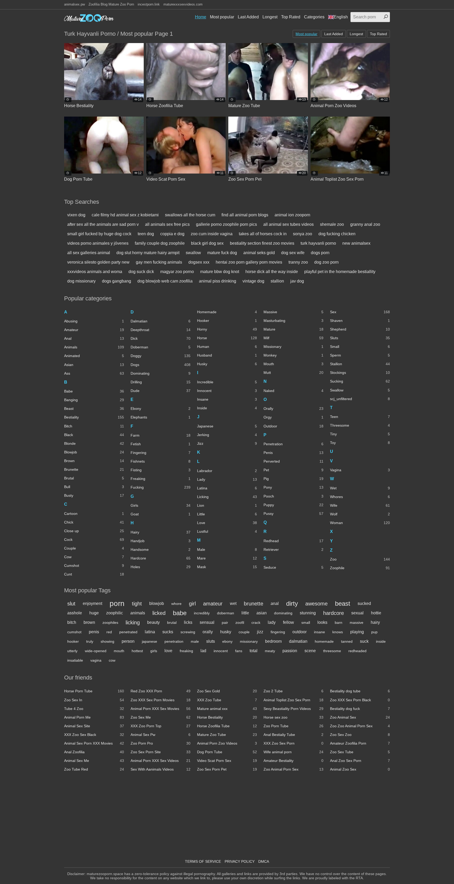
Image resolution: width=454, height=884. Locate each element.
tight (137, 603)
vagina (95, 660)
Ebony (160, 408)
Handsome (160, 549)
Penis (293, 453)
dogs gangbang (116, 281)
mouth (119, 651)
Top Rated (290, 17)
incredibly (202, 613)
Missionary (293, 346)
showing (107, 641)
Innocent (227, 391)
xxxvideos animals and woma (94, 271)
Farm (160, 435)
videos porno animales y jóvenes (97, 243)
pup (374, 632)
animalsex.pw (74, 4)
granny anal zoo (365, 224)
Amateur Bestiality (293, 761)
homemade (324, 641)
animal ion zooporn (292, 215)
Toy (360, 443)
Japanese (227, 426)
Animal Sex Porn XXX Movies (94, 743)
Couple (94, 548)
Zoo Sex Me (160, 717)
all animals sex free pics (167, 224)
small (305, 622)
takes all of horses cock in (263, 234)
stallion (277, 281)
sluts (210, 641)
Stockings (360, 372)
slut (71, 603)
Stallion (360, 364)
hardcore (333, 613)
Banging (94, 400)
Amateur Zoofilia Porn (360, 743)
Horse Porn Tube (94, 691)
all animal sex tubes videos (288, 224)
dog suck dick (141, 271)
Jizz (227, 443)
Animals (94, 347)
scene (310, 650)
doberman (225, 613)
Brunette (94, 469)
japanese (149, 641)
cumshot (74, 632)
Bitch (94, 426)
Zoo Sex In (94, 700)
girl (192, 603)
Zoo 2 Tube (293, 691)
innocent (221, 651)
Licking (227, 497)
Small (360, 346)
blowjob (156, 603)
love (168, 650)
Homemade (227, 312)
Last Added (248, 17)
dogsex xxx (198, 262)
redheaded (357, 651)
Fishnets (160, 461)
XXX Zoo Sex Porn (293, 743)
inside (381, 641)
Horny (227, 329)
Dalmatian (160, 321)
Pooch (293, 496)
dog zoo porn (326, 262)
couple (244, 632)
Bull (94, 487)
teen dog (146, 234)
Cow (94, 557)
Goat (160, 514)
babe (180, 612)
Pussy (293, 513)
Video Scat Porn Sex (227, 761)
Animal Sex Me (94, 761)
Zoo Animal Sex (360, 717)
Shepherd (360, 329)
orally (208, 632)
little (245, 613)
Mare (227, 558)
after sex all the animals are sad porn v (103, 224)
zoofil (239, 622)
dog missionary (81, 281)
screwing (187, 632)
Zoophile (360, 568)
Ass (94, 373)
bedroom (273, 641)
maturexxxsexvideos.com (183, 4)
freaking (186, 651)
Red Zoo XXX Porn (160, 691)
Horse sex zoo (293, 717)
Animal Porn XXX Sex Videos (160, 761)
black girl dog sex (207, 243)
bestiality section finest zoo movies (262, 243)
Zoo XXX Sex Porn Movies (160, 700)
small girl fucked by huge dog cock (99, 234)
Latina (227, 488)
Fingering (160, 453)
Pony (293, 487)
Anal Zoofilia (94, 752)
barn (338, 622)
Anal (94, 338)
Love (227, 523)
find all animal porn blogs (244, 215)
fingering (278, 632)
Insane (227, 399)
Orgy (293, 417)
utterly (72, 651)
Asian (94, 365)
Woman (360, 523)
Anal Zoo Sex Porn (360, 761)
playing (357, 632)
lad (203, 650)
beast (342, 603)
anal (275, 603)
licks (188, 622)
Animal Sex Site (94, 726)
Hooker (227, 320)
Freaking (160, 479)
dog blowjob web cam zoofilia (165, 281)
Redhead (293, 541)
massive (356, 622)
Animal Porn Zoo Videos (227, 743)
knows (337, 632)
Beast (94, 408)
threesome (332, 651)
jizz (260, 632)
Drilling (160, 382)
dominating (283, 613)
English (341, 17)
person (128, 641)
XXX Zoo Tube (227, 700)
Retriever (293, 549)
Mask (227, 567)
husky (225, 632)
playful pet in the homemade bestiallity (339, 271)
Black (94, 435)
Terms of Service (203, 861)
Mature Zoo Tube (227, 735)
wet (233, 603)
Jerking (227, 435)
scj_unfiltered (360, 399)
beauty (153, 622)
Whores (360, 497)
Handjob (160, 541)
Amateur (94, 330)
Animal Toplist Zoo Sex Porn (293, 700)
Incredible (227, 382)
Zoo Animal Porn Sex (293, 769)
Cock (94, 539)
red (109, 632)
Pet (293, 470)
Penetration (293, 444)
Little (227, 514)
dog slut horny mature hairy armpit (147, 252)
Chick (94, 522)
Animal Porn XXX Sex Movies (160, 709)
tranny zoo (298, 262)
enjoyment (92, 603)
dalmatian (298, 641)
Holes (160, 567)
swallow (193, 252)
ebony (227, 641)
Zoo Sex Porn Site (160, 752)
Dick (160, 338)
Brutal (94, 478)
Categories (314, 17)
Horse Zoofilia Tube (227, 726)
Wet (360, 488)
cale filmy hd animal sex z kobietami (125, 215)
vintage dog (253, 281)
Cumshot (94, 565)
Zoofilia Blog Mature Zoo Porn (111, 4)
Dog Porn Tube (227, 752)
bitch (71, 622)
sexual (357, 613)
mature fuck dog (222, 252)
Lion (227, 505)
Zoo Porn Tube (293, 726)
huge (94, 613)
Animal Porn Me (94, 717)
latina (150, 632)
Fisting (160, 470)
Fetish (160, 444)
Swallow (360, 390)
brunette (253, 603)
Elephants (160, 417)
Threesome (360, 425)
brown (89, 622)
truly (89, 641)
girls (153, 651)
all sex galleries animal (88, 252)
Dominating (160, 373)
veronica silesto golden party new (98, 262)
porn (117, 604)
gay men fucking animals (159, 262)
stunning (308, 613)
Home (200, 17)
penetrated (128, 632)
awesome (316, 603)
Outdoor (293, 426)
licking (133, 622)
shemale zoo (332, 224)
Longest (269, 17)
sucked (364, 603)
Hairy (160, 532)
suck (364, 641)
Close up (94, 531)
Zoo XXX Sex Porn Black (360, 700)
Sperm (360, 355)
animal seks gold (259, 252)
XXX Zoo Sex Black (94, 735)
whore (176, 603)
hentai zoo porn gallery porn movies (249, 262)
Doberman (160, 347)
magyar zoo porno (177, 271)
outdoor (299, 632)
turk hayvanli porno (318, 243)
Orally (293, 408)
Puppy (293, 505)
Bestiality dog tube (360, 691)
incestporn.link (149, 4)
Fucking (160, 487)
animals (137, 613)
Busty (94, 495)
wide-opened (95, 651)
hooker (73, 641)
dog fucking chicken (336, 234)
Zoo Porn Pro (160, 743)
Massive (293, 312)
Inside (227, 408)
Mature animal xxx (227, 709)
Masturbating (293, 320)
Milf (293, 338)
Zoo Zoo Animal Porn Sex (360, 726)
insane (319, 632)
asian (261, 613)
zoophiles (110, 622)
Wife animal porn (293, 752)
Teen (360, 417)
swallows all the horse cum (190, 215)
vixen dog (76, 215)
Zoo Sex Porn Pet (227, 769)
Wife (360, 505)
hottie (376, 613)
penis (94, 632)
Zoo (360, 559)
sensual (207, 622)
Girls (160, 505)
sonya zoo (302, 234)
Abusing (94, 321)
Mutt (293, 372)
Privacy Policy (240, 861)
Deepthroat (160, 330)
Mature (293, 329)
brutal (172, 622)
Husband (227, 355)
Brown (94, 461)
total (253, 650)
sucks (167, 632)
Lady (227, 479)
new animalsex (356, 243)
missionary (249, 641)
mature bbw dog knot (219, 271)
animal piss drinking (217, 281)
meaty (270, 651)
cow (112, 660)
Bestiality (94, 417)
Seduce (293, 567)
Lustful (227, 531)
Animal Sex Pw (160, 735)
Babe (94, 391)
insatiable (75, 660)
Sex (360, 312)
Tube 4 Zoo (94, 709)
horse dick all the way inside (271, 271)
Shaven (360, 320)
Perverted (293, 461)
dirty (292, 603)
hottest (137, 651)
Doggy (160, 356)
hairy (375, 622)
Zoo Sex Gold (227, 691)
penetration (173, 641)
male (195, 641)
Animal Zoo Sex (360, 769)
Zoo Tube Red (94, 769)
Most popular (222, 17)
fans (238, 651)
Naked (293, 391)
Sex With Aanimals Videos (160, 769)
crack (255, 622)
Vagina (360, 470)
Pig (293, 479)
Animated (94, 356)
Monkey (293, 355)
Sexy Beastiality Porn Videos (293, 709)
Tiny (360, 434)
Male (227, 549)
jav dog (297, 281)
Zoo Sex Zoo (360, 735)
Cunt (94, 574)
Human (227, 346)
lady (272, 622)
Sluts (360, 338)
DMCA (263, 861)
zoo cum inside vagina (212, 234)
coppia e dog (172, 234)
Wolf (360, 514)
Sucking (360, 381)
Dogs (160, 365)
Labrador (227, 471)
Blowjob (94, 452)
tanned (347, 641)
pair (225, 622)
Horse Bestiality (227, 717)
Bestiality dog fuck (360, 709)
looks (322, 622)
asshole (74, 613)
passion (289, 650)
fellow (288, 622)
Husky (227, 364)
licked (159, 613)
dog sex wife (293, 252)
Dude (160, 391)
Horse (227, 338)
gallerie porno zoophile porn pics (226, 224)
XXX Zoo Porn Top (160, 726)
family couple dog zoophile (160, 243)
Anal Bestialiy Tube (293, 735)
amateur (213, 603)
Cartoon (94, 513)
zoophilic (114, 613)
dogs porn (320, 252)
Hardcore (160, 558)
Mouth (293, 364)
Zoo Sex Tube (360, 752)
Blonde (94, 443)
